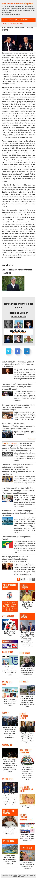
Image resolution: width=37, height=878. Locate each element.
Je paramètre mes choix (15, 23)
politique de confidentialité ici (10, 14)
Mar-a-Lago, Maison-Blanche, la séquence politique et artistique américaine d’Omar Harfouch (15, 559)
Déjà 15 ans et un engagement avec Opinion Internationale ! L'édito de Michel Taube (9, 671)
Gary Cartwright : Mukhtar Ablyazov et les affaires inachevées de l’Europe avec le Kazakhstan (18, 364)
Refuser (3, 23)
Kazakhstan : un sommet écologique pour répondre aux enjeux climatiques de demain (18, 513)
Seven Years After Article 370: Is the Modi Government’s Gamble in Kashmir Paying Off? (9, 860)
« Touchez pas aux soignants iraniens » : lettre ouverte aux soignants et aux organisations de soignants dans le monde (27, 773)
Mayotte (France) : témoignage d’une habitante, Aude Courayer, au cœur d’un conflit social (17, 386)
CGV (28, 875)
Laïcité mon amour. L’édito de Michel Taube (10, 633)
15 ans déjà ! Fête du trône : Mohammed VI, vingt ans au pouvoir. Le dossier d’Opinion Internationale (18, 426)
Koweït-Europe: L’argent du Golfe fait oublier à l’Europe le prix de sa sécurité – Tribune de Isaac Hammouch (18, 490)
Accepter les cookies (19, 20)
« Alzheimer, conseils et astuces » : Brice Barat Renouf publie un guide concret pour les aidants (10, 606)
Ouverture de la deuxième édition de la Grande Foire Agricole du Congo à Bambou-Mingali (18, 407)
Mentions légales (22, 875)
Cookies (22, 876)
